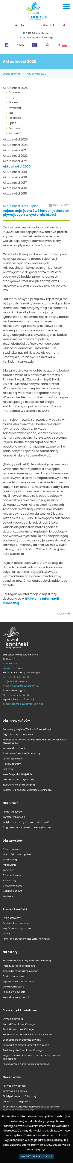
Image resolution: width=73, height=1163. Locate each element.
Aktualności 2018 (15, 177)
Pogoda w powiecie (14, 991)
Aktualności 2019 (15, 172)
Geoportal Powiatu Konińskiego (20, 971)
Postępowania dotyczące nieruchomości (26, 1064)
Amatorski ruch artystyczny (18, 779)
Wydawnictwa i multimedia (19, 981)
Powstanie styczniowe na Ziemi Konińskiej (26, 938)
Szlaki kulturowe (12, 875)
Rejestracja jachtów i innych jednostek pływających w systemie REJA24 (36, 213)
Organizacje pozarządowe (18, 734)
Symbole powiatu (13, 1018)
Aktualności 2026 (15, 88)
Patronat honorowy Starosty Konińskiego (26, 1045)
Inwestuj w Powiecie (14, 816)
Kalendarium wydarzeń (16, 997)
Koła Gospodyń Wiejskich (17, 774)
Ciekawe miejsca (12, 885)
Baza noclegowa (12, 890)
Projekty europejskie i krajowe (19, 965)
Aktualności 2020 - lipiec (21, 206)
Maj (11, 113)
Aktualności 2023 (15, 150)
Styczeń (14, 92)
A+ (22, 25)
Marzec (14, 102)
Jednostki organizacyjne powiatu (22, 1039)
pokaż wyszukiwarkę (47, 45)
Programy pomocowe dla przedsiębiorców (27, 827)
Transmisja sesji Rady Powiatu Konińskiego (27, 960)
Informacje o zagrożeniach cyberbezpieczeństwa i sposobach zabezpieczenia (31, 1108)
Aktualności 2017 (15, 183)
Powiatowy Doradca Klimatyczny (21, 753)
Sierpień (14, 128)
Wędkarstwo (10, 896)
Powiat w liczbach (13, 811)
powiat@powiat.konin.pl (38, 37)
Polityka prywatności (14, 1085)
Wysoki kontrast (54, 25)
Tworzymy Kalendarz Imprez (19, 784)
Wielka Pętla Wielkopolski (17, 854)
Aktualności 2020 (36, 73)
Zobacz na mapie (13, 668)
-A (15, 25)
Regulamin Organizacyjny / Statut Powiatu (27, 1034)
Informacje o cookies (15, 1091)
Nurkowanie (9, 864)
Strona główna (11, 73)
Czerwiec (15, 118)
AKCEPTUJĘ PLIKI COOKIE (36, 1156)
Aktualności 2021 (15, 161)
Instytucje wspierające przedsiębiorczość (26, 822)
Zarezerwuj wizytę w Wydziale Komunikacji (27, 729)
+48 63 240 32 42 (37, 33)
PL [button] (59, 45)
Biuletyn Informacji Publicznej (19, 1096)
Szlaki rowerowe (12, 849)
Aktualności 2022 (15, 156)
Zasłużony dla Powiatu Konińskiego (23, 1050)
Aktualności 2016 (15, 188)
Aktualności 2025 (15, 139)
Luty (11, 97)
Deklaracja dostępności (16, 1101)
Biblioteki (8, 769)
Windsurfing (10, 859)
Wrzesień (15, 133)
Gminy (6, 933)
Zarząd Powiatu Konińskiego (19, 1024)
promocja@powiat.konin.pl (27, 703)
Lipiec (12, 123)
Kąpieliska (8, 870)
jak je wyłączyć (36, 1149)
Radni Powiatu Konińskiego (18, 1029)
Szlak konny (9, 880)
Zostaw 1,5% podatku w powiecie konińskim (27, 789)
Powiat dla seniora (13, 976)
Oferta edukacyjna (13, 986)
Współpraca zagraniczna (17, 928)
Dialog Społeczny (13, 758)
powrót (64, 613)
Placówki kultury (12, 763)
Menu (66, 6)
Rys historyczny (12, 917)
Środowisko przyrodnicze (17, 923)
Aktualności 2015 (15, 193)
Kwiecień (15, 108)
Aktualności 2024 (15, 145)
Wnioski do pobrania (15, 748)
